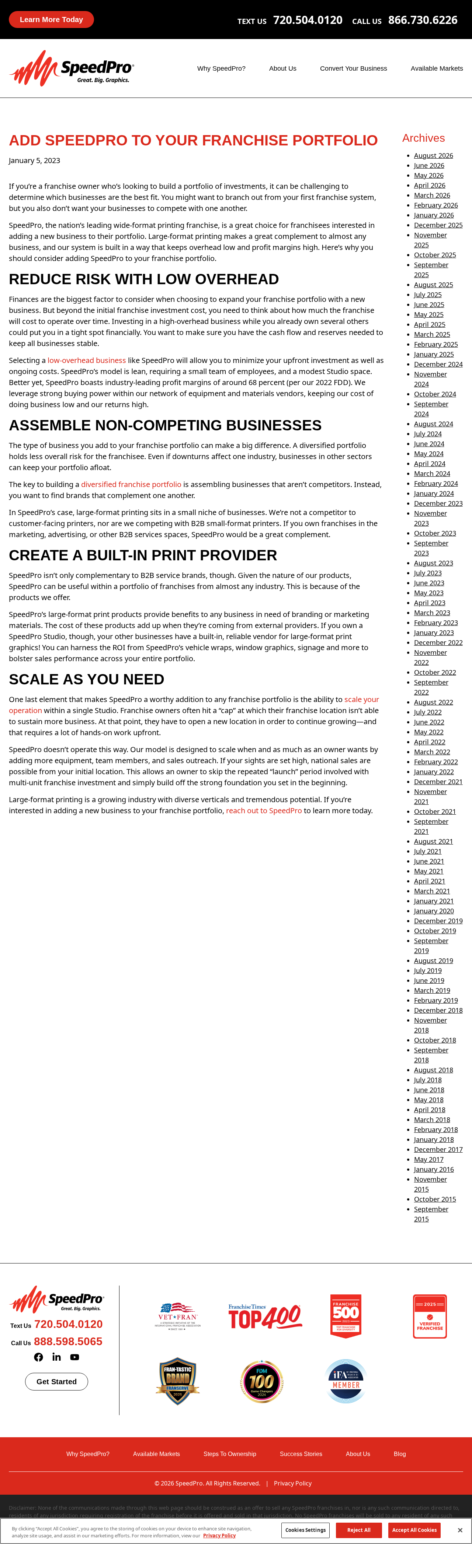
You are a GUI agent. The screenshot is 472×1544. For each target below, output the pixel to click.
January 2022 (434, 771)
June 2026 (429, 165)
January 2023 (434, 632)
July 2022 (428, 712)
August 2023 (433, 562)
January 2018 (434, 1139)
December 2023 (438, 503)
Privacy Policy (293, 1483)
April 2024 (429, 463)
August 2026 (433, 155)
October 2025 (435, 254)
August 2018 (433, 1069)
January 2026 (434, 215)
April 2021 (429, 881)
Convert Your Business (353, 68)
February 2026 (436, 205)
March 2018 (432, 1119)
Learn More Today (51, 19)
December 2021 (438, 781)
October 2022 (435, 672)
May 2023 (429, 592)
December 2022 (438, 642)
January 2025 (434, 354)
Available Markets (437, 68)
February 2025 (436, 344)
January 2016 (434, 1169)
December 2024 (438, 364)
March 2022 (432, 751)
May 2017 (429, 1159)
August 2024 (433, 423)
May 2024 (429, 453)
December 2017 (438, 1149)
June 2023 (429, 582)
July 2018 (428, 1079)
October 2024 (435, 393)
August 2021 (433, 841)
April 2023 (429, 602)
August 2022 (433, 702)
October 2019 (435, 930)
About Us (282, 68)
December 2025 (438, 225)
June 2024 (429, 443)
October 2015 (435, 1199)
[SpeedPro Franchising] (71, 68)
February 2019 (436, 1000)
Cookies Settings (305, 1530)
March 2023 (432, 612)
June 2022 (429, 722)
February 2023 (436, 622)
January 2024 (434, 493)
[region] (236, 1531)
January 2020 (434, 910)
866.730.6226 (423, 19)
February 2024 (436, 483)
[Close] (460, 1530)
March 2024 (432, 473)
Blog (400, 1454)
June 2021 (429, 861)
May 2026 (429, 175)
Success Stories (301, 1454)
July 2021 (428, 851)
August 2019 (433, 960)
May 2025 (429, 314)
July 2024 (428, 433)
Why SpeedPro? (221, 68)
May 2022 (429, 731)
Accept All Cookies (414, 1530)
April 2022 (429, 741)
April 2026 (429, 185)
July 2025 (428, 294)
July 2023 (428, 572)
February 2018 (436, 1129)
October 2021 (435, 811)
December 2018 (438, 1010)
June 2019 (429, 980)
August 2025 (433, 284)
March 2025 (432, 334)
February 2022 (436, 761)
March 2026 (432, 195)
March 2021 (432, 890)
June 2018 (429, 1089)
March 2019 (432, 990)
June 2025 (429, 304)
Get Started (57, 1382)
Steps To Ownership (230, 1454)
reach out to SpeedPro (264, 810)
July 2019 (428, 970)
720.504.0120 (308, 19)
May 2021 (429, 871)
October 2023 (435, 533)
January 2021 (434, 900)
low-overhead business (87, 360)
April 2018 (429, 1109)
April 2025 (429, 324)
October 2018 (435, 1040)
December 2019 (438, 920)
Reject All (359, 1530)
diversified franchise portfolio (131, 484)
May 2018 (429, 1099)
